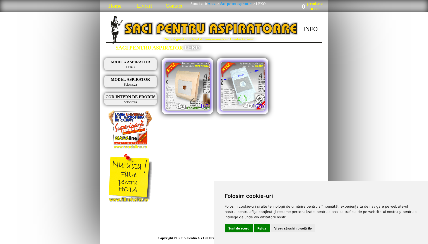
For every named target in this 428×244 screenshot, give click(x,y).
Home (114, 6)
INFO (310, 28)
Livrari (144, 6)
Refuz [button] (261, 228)
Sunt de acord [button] (238, 228)
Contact (174, 6)
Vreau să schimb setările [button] (293, 228)
